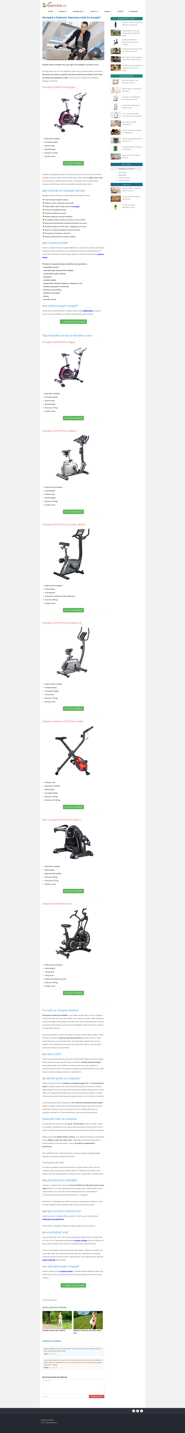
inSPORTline (88, 311)
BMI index (126, 164)
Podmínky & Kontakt (47, 1420)
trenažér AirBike (94, 1153)
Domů (50, 11)
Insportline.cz (52, 1300)
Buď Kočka (122, 172)
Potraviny (133, 11)
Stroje (64, 20)
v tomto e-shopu (80, 1240)
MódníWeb (123, 175)
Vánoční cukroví (124, 178)
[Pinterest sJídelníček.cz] (138, 1411)
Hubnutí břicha (124, 180)
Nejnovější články (126, 19)
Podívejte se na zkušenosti (53, 1219)
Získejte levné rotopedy (74, 1285)
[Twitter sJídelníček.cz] (142, 1411)
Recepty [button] (94, 11)
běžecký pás (46, 1156)
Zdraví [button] (107, 11)
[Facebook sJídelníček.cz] (134, 1411)
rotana (71, 1156)
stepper (70, 1153)
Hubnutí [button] (62, 11)
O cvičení (58, 20)
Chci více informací (73, 163)
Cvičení (120, 11)
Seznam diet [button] (78, 11)
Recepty (127, 184)
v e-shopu (75, 206)
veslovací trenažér (80, 1153)
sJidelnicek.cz (53, 1422)
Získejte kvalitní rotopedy (74, 322)
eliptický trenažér (58, 1156)
